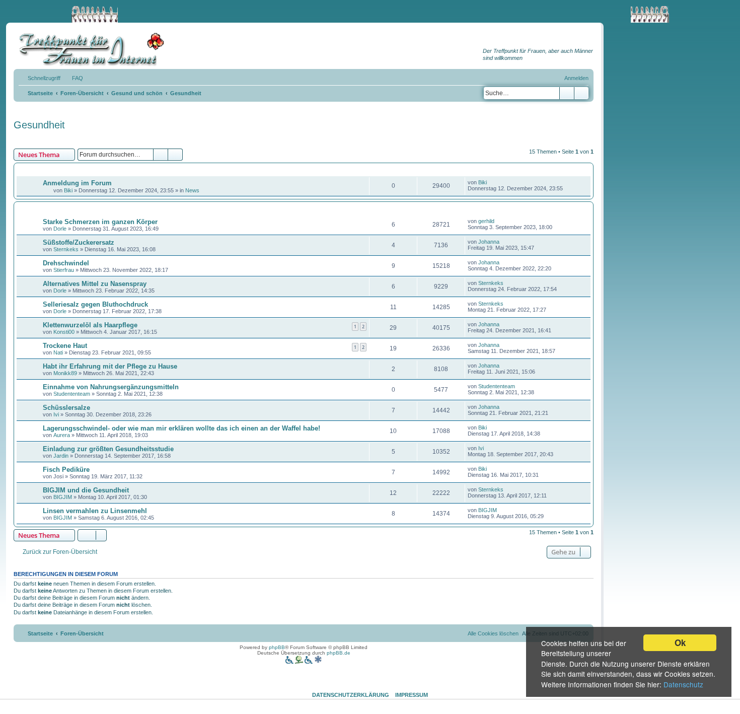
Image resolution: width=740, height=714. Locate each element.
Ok (680, 642)
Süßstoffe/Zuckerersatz (78, 242)
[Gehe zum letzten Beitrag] (491, 182)
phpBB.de (338, 653)
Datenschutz (683, 684)
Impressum (411, 695)
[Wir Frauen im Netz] (89, 49)
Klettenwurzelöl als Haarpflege (90, 325)
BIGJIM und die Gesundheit (86, 490)
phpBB (277, 647)
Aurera (61, 435)
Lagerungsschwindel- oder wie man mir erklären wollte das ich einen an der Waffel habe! (181, 428)
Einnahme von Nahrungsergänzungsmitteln (111, 387)
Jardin (60, 456)
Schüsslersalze (66, 407)
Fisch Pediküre (66, 469)
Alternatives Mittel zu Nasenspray (94, 284)
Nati (58, 352)
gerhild (486, 221)
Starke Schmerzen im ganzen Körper (100, 222)
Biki (68, 190)
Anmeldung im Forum (77, 183)
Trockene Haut (65, 345)
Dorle (59, 229)
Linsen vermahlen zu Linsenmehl (95, 511)
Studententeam (71, 394)
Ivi (56, 414)
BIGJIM (62, 497)
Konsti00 (64, 332)
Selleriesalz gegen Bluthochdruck (95, 304)
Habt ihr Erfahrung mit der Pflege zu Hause (110, 366)
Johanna (488, 242)
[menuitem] (73, 78)
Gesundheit (39, 124)
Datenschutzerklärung (350, 695)
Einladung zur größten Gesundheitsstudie (108, 449)
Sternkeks (66, 249)
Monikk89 (65, 373)
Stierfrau (63, 270)
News (192, 190)
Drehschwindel (66, 263)
